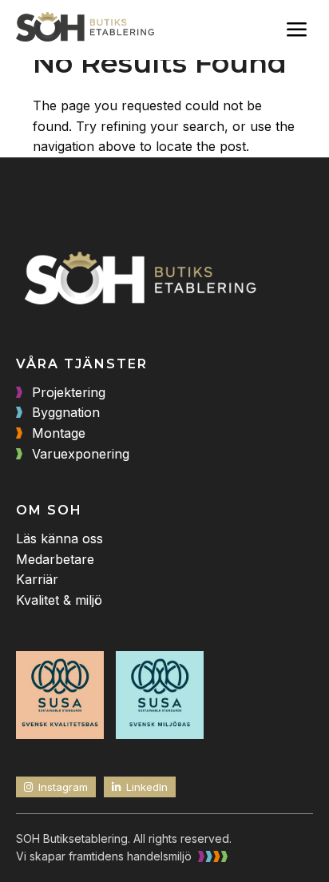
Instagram (63, 787)
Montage (58, 433)
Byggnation (66, 412)
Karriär (37, 579)
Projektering (68, 392)
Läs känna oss (59, 538)
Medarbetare (55, 559)
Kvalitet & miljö (59, 600)
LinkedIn (147, 787)
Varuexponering (80, 454)
